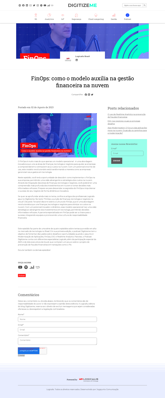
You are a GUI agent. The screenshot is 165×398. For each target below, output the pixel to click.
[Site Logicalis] (19, 5)
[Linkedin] (27, 5)
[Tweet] (92, 94)
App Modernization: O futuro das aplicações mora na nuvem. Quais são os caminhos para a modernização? (127, 130)
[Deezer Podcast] (48, 5)
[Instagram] (37, 5)
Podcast (22, 275)
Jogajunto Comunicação (108, 389)
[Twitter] (34, 5)
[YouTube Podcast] (45, 5)
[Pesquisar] (145, 5)
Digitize (82, 5)
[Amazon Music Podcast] (52, 5)
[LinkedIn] (76, 60)
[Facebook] (23, 5)
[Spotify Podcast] (41, 5)
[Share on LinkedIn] (89, 94)
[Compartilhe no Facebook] (86, 94)
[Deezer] (32, 267)
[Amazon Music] (37, 267)
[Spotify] (26, 267)
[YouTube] (30, 5)
